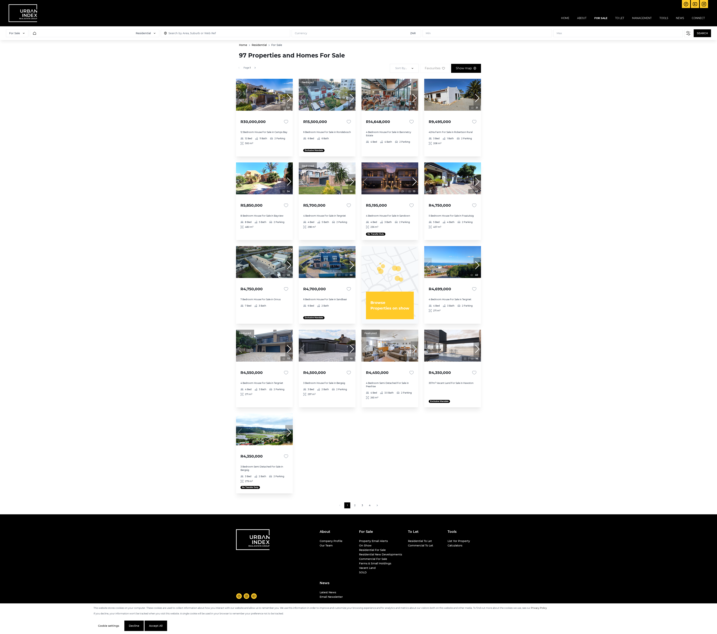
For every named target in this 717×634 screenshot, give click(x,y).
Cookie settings (108, 625)
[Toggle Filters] (688, 33)
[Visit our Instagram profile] (246, 596)
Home (243, 45)
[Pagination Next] (377, 505)
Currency (301, 33)
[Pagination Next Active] (255, 68)
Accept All (156, 625)
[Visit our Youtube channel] (254, 596)
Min (428, 33)
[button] (289, 98)
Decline (134, 625)
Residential (259, 45)
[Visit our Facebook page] (239, 596)
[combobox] (187, 33)
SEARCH (702, 33)
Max (559, 33)
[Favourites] (286, 121)
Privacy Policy (539, 608)
